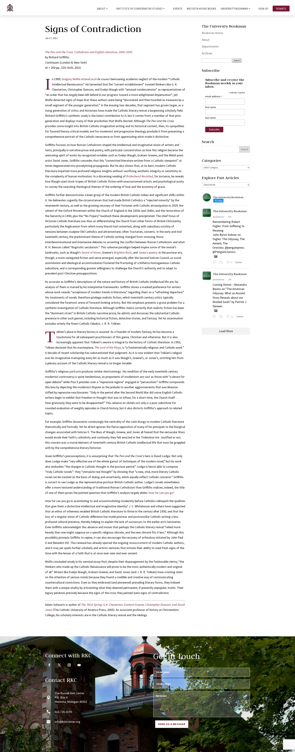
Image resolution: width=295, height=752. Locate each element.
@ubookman (218, 216)
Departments (210, 46)
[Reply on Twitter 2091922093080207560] (215, 263)
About (205, 40)
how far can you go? (161, 493)
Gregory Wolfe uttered (76, 79)
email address (213, 96)
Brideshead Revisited (139, 176)
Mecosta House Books (201, 8)
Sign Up (263, 8)
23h (229, 216)
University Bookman (234, 8)
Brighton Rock (123, 252)
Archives (207, 53)
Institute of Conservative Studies (139, 8)
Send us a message (172, 724)
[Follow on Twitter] (59, 665)
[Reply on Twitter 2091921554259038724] (215, 317)
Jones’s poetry (147, 252)
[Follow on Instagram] (69, 665)
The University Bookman (230, 211)
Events (177, 8)
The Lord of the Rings (108, 347)
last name (210, 117)
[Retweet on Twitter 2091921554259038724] (222, 317)
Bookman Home (212, 33)
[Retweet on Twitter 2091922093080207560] (222, 263)
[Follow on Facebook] (49, 665)
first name (210, 107)
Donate (281, 8)
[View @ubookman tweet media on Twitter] (215, 256)
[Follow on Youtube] (79, 665)
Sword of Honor (91, 252)
